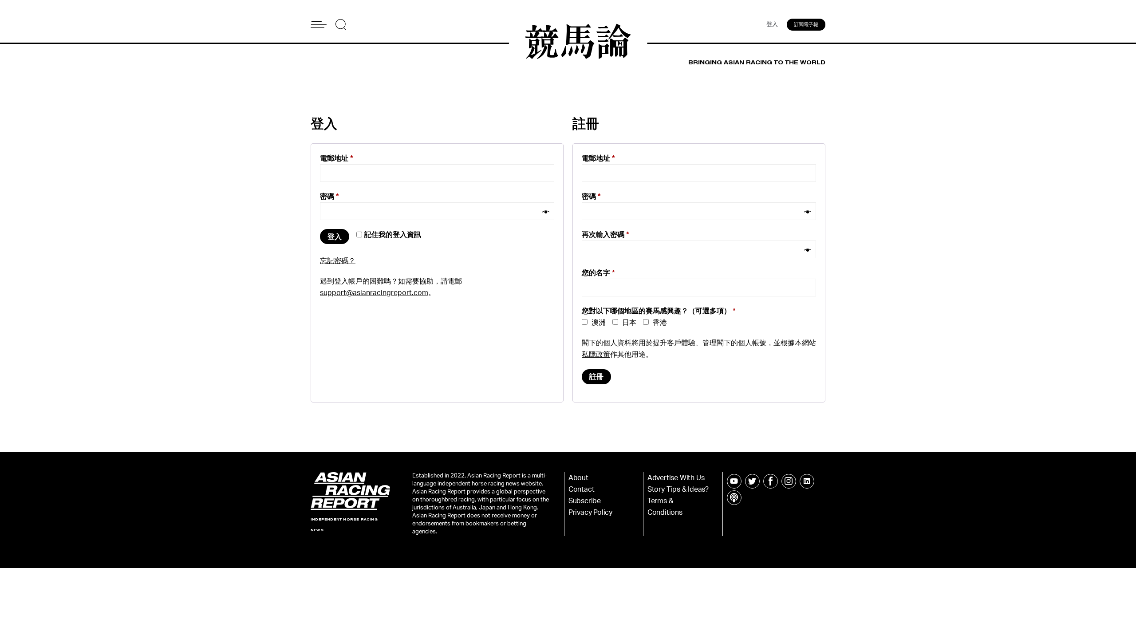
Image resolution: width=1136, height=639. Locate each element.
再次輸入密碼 (605, 234)
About (578, 477)
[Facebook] (770, 481)
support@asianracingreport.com (374, 292)
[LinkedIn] (807, 481)
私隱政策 (596, 354)
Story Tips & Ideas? (678, 489)
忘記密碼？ (337, 260)
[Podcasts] (734, 497)
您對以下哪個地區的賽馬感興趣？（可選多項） (659, 311)
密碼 (329, 196)
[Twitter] (752, 481)
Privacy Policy (590, 512)
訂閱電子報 (806, 24)
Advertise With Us (676, 477)
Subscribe (584, 501)
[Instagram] (788, 481)
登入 (772, 25)
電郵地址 (336, 158)
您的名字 (598, 272)
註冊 (596, 376)
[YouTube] (734, 481)
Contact (581, 489)
